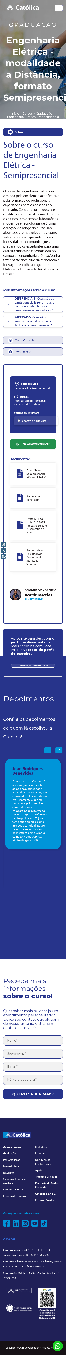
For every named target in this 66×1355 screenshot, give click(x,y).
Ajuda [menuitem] (39, 1170)
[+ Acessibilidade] (3, 556)
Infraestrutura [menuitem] (11, 1166)
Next (59, 750)
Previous (48, 750)
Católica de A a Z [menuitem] (45, 1193)
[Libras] (3, 544)
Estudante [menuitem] (9, 1172)
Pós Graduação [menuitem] (11, 1159)
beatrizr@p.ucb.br (34, 598)
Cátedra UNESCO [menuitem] (13, 1189)
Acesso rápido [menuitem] (12, 1147)
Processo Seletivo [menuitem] (45, 1200)
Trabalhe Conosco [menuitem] (46, 1176)
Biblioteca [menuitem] (41, 1147)
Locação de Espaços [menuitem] (14, 1196)
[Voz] (3, 550)
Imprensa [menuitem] (40, 1153)
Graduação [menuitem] (9, 1153)
